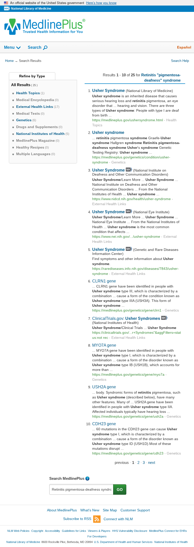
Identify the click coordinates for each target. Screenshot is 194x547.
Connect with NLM (118, 519)
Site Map (110, 510)
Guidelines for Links (74, 530)
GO (120, 489)
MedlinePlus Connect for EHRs (168, 530)
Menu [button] (9, 47)
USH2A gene (104, 387)
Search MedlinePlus (66, 478)
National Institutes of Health (171, 541)
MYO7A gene (104, 345)
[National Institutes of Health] (7, 8)
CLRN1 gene (104, 281)
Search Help (180, 61)
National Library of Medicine (31, 8)
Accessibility (52, 530)
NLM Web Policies (18, 530)
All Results (20, 85)
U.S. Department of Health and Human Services (123, 541)
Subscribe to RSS (77, 519)
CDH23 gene (104, 423)
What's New (89, 510)
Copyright (37, 530)
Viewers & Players (99, 530)
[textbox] (81, 489)
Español (184, 47)
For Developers (97, 536)
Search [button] (34, 47)
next (151, 462)
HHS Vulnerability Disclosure (129, 530)
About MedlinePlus (62, 510)
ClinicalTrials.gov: (126, 318)
